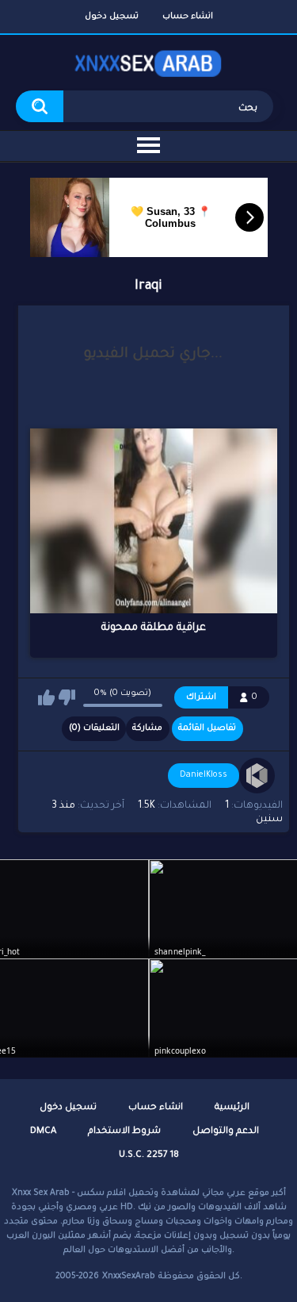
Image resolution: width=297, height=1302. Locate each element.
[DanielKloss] (257, 776)
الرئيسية (232, 1108)
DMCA (43, 1132)
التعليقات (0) (94, 728)
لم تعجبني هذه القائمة (67, 697)
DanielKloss (203, 775)
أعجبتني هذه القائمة (46, 697)
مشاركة (147, 728)
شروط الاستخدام (124, 1132)
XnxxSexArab (128, 1276)
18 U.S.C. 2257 (149, 1155)
